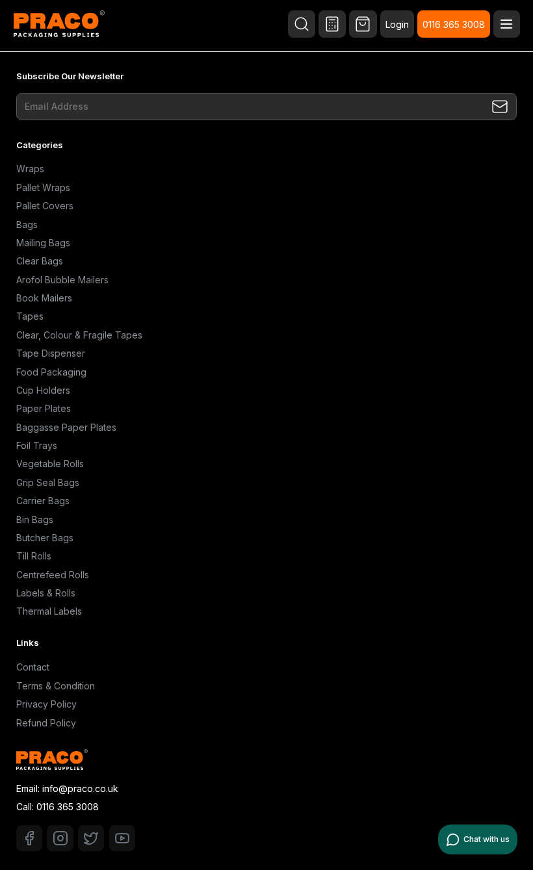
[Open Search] (301, 24)
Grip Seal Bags (47, 482)
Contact (32, 666)
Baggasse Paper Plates (66, 427)
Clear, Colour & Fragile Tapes (79, 334)
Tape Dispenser (50, 353)
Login (397, 24)
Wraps (30, 168)
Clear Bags (39, 260)
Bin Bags (34, 519)
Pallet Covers (44, 205)
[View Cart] (362, 24)
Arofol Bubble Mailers (62, 279)
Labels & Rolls (45, 592)
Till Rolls (33, 555)
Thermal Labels (49, 611)
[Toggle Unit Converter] (332, 24)
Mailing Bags (43, 242)
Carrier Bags (43, 500)
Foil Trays (36, 445)
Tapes (30, 316)
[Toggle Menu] (506, 24)
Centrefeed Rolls (52, 574)
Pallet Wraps (43, 187)
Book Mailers (44, 297)
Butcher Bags (44, 537)
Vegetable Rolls (50, 463)
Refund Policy (46, 722)
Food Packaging (51, 371)
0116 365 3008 (453, 24)
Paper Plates (43, 408)
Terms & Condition (55, 685)
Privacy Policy (46, 704)
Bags (27, 224)
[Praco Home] (59, 25)
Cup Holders (43, 390)
